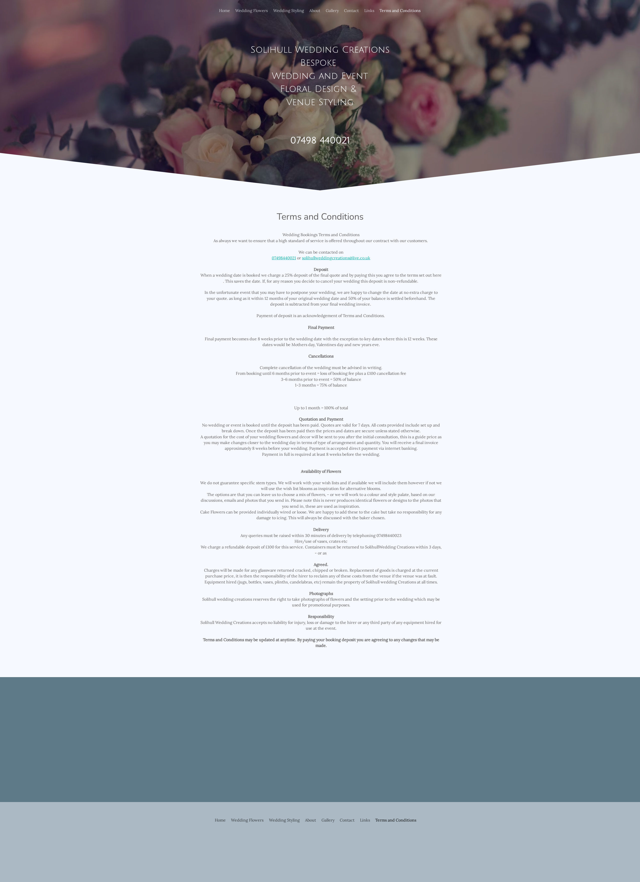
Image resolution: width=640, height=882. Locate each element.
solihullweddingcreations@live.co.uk (336, 257)
